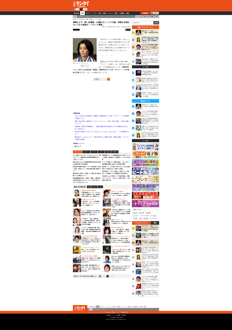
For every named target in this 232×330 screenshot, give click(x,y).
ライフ (94, 13)
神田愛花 (148, 213)
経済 (100, 13)
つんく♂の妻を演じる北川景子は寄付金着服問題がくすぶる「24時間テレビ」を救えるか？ (90, 212)
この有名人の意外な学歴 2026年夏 (89, 236)
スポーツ (88, 13)
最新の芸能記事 (80, 187)
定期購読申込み (125, 312)
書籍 (128, 13)
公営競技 (122, 13)
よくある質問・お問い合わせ (116, 317)
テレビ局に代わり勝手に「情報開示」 (89, 256)
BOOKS (115, 152)
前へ (97, 79)
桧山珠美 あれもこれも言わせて (88, 199)
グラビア (94, 187)
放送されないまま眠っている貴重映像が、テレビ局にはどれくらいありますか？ (91, 260)
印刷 (129, 30)
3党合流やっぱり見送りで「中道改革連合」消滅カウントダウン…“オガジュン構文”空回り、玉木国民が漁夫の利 (116, 178)
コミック (110, 13)
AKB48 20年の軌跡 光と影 (117, 227)
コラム (100, 187)
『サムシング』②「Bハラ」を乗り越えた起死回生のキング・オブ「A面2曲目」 (120, 251)
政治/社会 (76, 13)
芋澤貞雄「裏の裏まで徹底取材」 (88, 190)
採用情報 (124, 315)
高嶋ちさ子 (104, 61)
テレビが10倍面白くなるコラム (118, 199)
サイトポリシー (92, 312)
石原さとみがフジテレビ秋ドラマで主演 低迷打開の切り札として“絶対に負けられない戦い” (120, 268)
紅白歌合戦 (87, 70)
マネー (101, 152)
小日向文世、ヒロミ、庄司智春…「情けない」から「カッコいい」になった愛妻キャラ (91, 203)
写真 (140, 306)
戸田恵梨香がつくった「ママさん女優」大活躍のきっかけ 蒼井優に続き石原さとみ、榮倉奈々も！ (91, 194)
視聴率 (108, 67)
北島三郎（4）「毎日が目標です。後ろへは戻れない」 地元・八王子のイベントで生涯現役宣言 (120, 240)
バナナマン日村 (144, 215)
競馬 (116, 13)
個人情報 (108, 312)
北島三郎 (141, 213)
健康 (104, 13)
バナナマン (135, 215)
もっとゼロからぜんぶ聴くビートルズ (89, 247)
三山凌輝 (135, 218)
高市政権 (145, 218)
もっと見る (146, 67)
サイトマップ (101, 312)
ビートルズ (153, 218)
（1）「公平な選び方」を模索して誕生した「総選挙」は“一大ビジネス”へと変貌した (120, 231)
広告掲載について (110, 315)
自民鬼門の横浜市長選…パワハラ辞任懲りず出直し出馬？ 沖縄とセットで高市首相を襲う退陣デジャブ (87, 169)
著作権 (113, 312)
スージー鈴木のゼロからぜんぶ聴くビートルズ (120, 247)
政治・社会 (77, 152)
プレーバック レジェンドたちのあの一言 (120, 236)
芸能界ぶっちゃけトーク (116, 219)
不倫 (140, 218)
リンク (118, 312)
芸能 (82, 13)
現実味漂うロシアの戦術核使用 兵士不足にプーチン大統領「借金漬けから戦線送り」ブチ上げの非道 (116, 157)
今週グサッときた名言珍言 (117, 191)
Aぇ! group (153, 215)
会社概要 (118, 315)
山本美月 (135, 213)
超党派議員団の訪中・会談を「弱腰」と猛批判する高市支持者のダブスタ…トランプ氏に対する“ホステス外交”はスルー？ (87, 180)
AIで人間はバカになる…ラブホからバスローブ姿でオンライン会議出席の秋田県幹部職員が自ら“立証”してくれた (87, 157)
